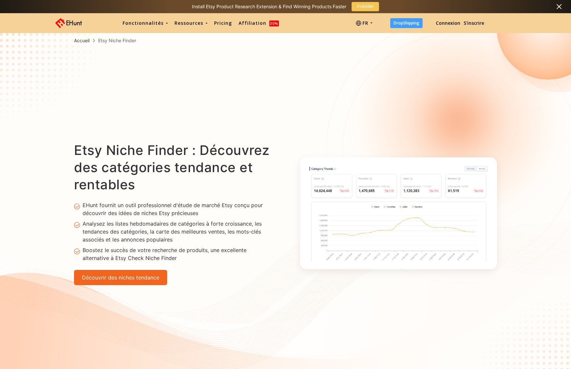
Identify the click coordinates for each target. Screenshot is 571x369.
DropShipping (406, 23)
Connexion (448, 23)
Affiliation (258, 23)
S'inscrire (474, 23)
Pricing (223, 23)
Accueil (82, 40)
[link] (82, 40)
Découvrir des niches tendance (120, 277)
